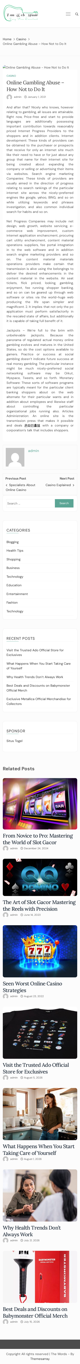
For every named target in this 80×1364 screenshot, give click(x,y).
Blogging (13, 542)
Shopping (13, 559)
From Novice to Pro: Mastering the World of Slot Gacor (38, 839)
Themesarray (39, 1359)
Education (14, 585)
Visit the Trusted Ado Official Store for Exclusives (36, 1068)
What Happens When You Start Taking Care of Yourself (38, 1149)
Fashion (12, 602)
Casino (11, 75)
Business (13, 568)
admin (17, 97)
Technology (15, 577)
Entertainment (17, 594)
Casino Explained (58, 485)
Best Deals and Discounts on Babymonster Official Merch (35, 1312)
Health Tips (15, 550)
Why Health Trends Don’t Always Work (35, 677)
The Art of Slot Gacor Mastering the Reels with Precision (39, 905)
